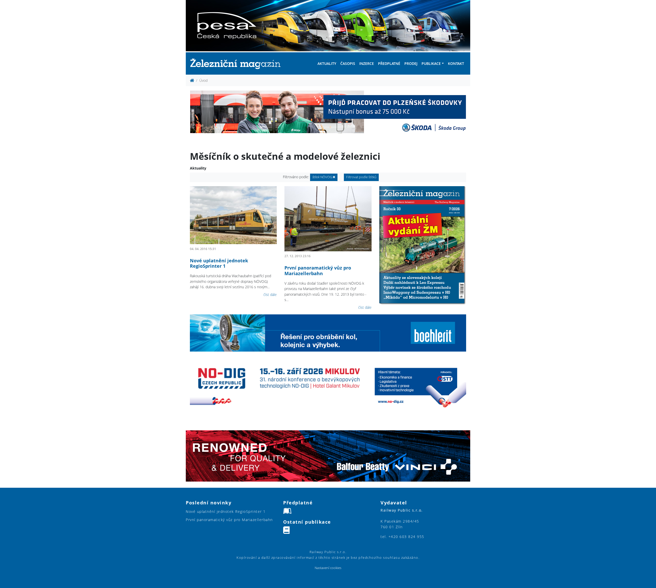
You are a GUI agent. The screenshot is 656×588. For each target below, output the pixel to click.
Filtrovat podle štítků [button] (361, 177)
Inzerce (366, 63)
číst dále (270, 294)
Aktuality (326, 63)
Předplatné (389, 63)
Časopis (347, 63)
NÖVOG (322, 177)
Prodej (410, 63)
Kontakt (456, 63)
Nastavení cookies (328, 568)
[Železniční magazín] (237, 63)
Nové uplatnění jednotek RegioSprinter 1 (219, 263)
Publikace (431, 63)
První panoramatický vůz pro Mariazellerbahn (317, 270)
